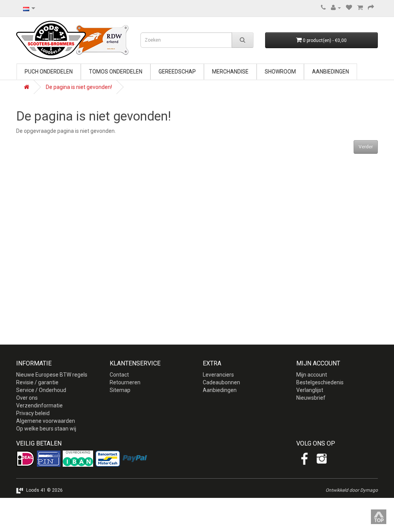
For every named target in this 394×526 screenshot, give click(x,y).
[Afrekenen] (371, 8)
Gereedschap (177, 72)
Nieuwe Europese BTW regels (51, 375)
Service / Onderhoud (41, 390)
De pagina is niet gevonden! (79, 87)
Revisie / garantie (37, 382)
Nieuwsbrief (311, 398)
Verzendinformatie (39, 405)
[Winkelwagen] (360, 8)
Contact (119, 375)
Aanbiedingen (330, 72)
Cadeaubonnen (221, 382)
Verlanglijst (309, 390)
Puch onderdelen (49, 72)
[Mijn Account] (336, 8)
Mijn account (311, 375)
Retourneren (125, 382)
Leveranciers (218, 375)
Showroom (280, 72)
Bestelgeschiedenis (320, 382)
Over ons (27, 398)
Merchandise (230, 72)
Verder (366, 146)
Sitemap (120, 390)
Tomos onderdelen (115, 72)
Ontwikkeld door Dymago (352, 490)
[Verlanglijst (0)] (349, 8)
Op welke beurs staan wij (46, 428)
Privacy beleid (33, 413)
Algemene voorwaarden (45, 421)
